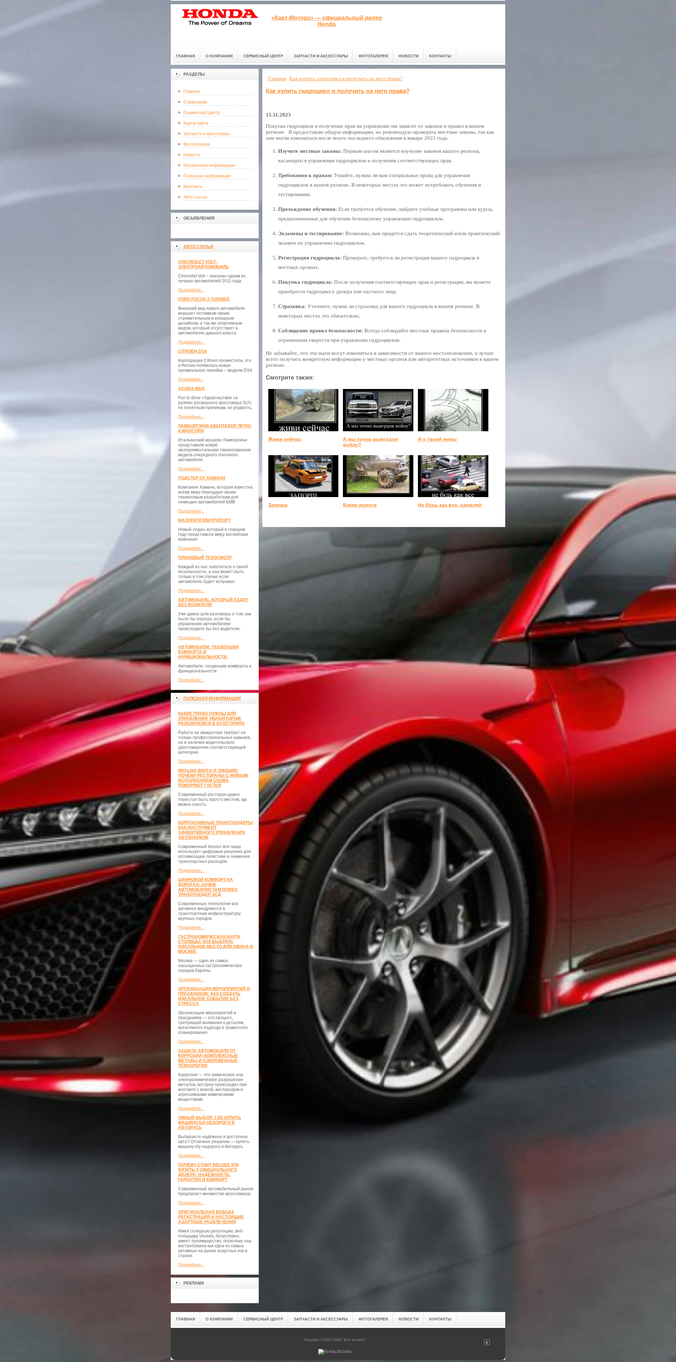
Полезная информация (207, 176)
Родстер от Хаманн (201, 478)
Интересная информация (209, 165)
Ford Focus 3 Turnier (204, 299)
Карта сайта (195, 123)
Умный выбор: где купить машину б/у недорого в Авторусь (209, 1122)
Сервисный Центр (201, 112)
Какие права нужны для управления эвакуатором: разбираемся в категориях (211, 718)
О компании (195, 102)
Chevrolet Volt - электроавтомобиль (203, 264)
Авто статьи (195, 197)
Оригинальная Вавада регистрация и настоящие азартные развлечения (211, 1217)
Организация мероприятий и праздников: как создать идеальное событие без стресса (214, 996)
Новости (191, 154)
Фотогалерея (196, 144)
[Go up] (487, 1344)
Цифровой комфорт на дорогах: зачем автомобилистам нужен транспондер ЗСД (208, 887)
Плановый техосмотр (205, 557)
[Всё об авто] (220, 25)
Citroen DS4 (192, 351)
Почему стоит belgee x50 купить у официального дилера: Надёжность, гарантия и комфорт (208, 1172)
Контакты (192, 186)
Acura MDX (191, 388)
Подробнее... (191, 290)
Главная (191, 91)
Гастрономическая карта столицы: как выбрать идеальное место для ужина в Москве (215, 944)
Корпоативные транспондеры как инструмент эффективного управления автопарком (215, 830)
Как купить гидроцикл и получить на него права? (337, 91)
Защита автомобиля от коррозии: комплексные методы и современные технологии (208, 1058)
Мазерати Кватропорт (204, 520)
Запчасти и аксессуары (206, 133)
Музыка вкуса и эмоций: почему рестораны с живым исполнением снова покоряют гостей (213, 778)
